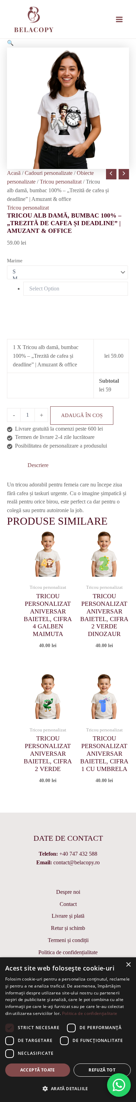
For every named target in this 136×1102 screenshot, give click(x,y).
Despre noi (68, 892)
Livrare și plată (68, 916)
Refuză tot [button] (102, 1070)
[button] (10, 43)
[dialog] (68, 1029)
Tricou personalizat (61, 182)
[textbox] (75, 289)
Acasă (14, 173)
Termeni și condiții (68, 940)
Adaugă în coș (82, 415)
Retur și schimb (68, 928)
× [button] (128, 964)
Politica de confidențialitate (68, 952)
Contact (68, 904)
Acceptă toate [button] (37, 1070)
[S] (64, 272)
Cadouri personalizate (49, 173)
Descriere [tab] (38, 465)
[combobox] (67, 289)
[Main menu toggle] (119, 19)
